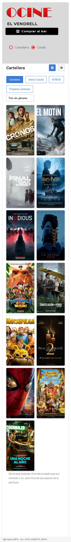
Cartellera (14, 79)
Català (41, 47)
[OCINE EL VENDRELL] (29, 12)
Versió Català (36, 79)
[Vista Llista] (61, 67)
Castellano (22, 47)
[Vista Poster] (52, 67)
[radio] (11, 47)
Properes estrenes (19, 89)
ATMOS (56, 79)
